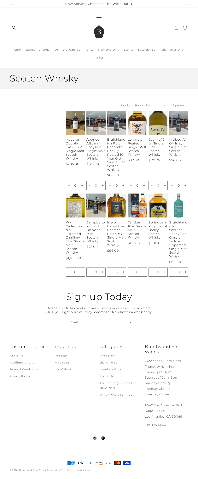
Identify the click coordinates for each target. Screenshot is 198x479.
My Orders (62, 362)
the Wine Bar (109, 362)
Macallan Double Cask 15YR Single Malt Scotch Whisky (75, 149)
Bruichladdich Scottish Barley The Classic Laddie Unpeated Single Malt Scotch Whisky (178, 239)
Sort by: (125, 105)
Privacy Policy (20, 376)
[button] (14, 27)
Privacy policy (82, 470)
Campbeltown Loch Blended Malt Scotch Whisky (95, 232)
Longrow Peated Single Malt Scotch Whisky (137, 147)
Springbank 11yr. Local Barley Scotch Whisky (157, 230)
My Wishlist (63, 369)
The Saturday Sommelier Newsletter (118, 385)
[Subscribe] (129, 322)
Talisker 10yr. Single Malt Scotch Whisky (137, 230)
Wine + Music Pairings (116, 394)
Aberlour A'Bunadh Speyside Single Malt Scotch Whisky (95, 149)
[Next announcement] (187, 4)
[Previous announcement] (11, 4)
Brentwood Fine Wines (32, 470)
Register (61, 356)
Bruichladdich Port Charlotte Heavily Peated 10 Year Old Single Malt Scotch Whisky (116, 155)
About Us (16, 356)
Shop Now (107, 356)
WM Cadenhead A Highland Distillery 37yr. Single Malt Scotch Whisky (75, 237)
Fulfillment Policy (23, 362)
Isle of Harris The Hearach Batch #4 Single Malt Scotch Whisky (116, 234)
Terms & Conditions (24, 369)
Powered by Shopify (58, 470)
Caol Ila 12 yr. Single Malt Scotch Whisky (156, 147)
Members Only (110, 369)
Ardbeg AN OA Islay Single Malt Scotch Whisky (178, 147)
